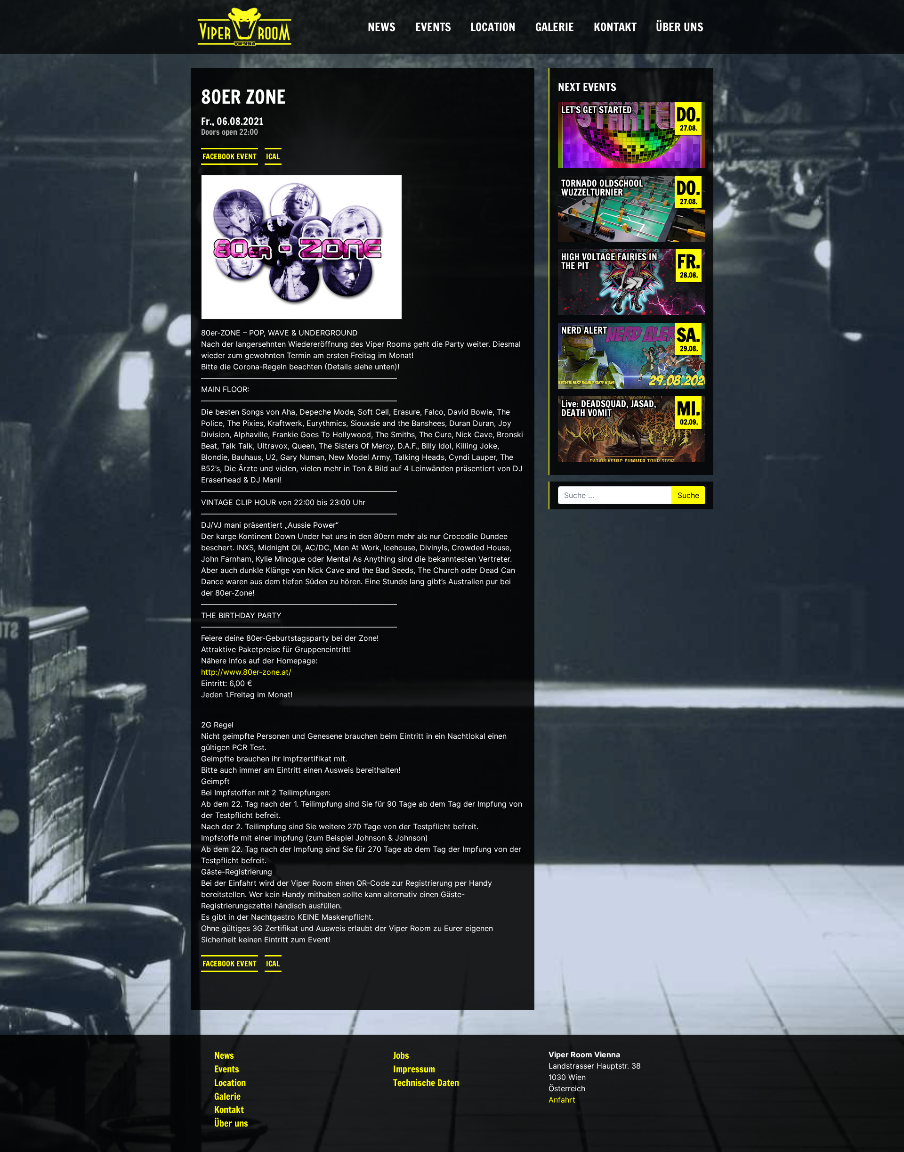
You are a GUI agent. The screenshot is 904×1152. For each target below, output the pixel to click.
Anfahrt (562, 1099)
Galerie (554, 27)
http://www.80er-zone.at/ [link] (246, 672)
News (382, 27)
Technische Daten (426, 1082)
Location (493, 27)
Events (433, 27)
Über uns (679, 27)
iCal (273, 156)
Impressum (414, 1068)
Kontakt (615, 27)
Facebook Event (229, 156)
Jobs (401, 1055)
